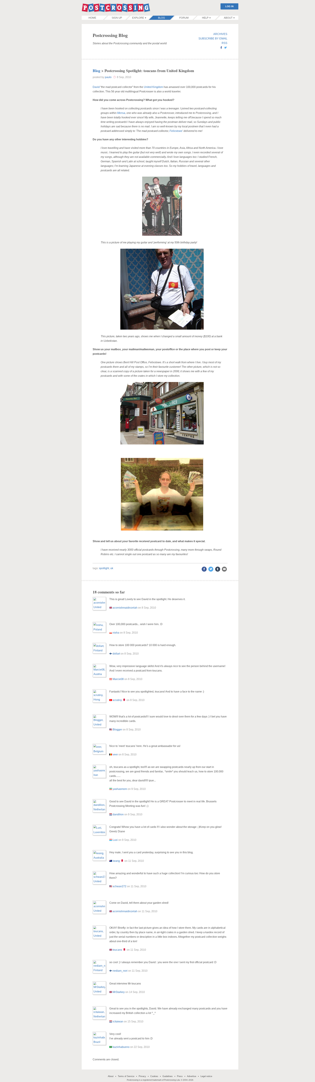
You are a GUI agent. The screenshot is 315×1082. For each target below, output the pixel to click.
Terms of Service (126, 1076)
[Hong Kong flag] (110, 700)
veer (115, 754)
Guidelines (167, 1076)
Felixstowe (176, 131)
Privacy (142, 1076)
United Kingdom (153, 87)
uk (111, 568)
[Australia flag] (110, 860)
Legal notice (206, 1076)
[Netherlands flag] (110, 814)
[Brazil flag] (110, 1047)
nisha (116, 632)
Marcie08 (118, 679)
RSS (224, 43)
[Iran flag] (110, 789)
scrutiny (117, 700)
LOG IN (229, 6)
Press (180, 1076)
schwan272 (119, 886)
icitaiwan (118, 1021)
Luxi (115, 839)
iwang (116, 860)
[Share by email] (224, 569)
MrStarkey (119, 992)
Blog (161, 17)
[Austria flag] (110, 679)
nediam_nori (120, 970)
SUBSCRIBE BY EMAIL (212, 38)
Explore (138, 17)
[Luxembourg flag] (110, 839)
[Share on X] (210, 569)
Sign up (117, 17)
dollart (116, 653)
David (96, 87)
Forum (184, 17)
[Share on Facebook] (204, 569)
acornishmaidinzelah (125, 607)
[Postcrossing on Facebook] (221, 48)
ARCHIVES (220, 34)
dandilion (118, 814)
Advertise (191, 1076)
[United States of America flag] (110, 729)
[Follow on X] (225, 48)
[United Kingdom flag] (110, 607)
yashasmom (120, 789)
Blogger (117, 729)
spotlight (104, 568)
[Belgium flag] (110, 754)
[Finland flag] (110, 653)
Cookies (154, 1076)
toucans (117, 949)
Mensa (121, 113)
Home (92, 17)
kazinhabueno (121, 1047)
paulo (108, 77)
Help (205, 17)
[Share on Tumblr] (217, 569)
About (228, 17)
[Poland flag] (110, 632)
